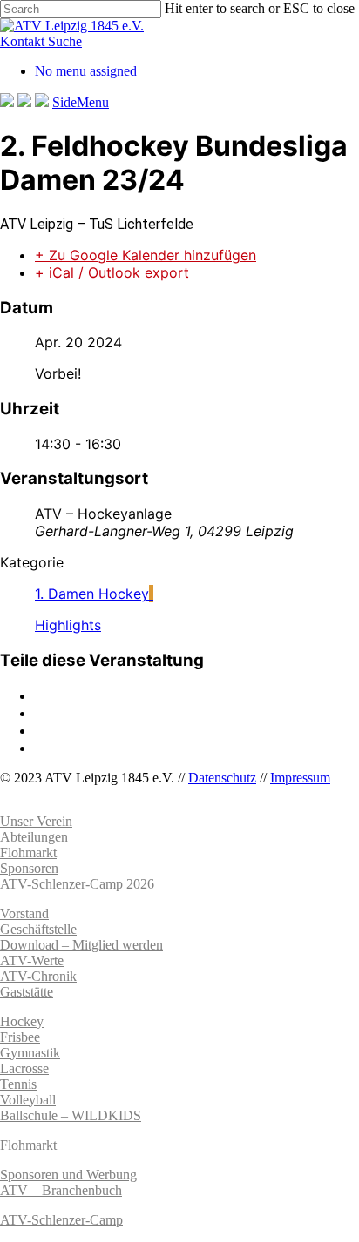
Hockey (22, 1021)
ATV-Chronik (38, 976)
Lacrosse (24, 1068)
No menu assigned (86, 71)
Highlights (68, 625)
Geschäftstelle (38, 929)
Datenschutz (222, 777)
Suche (65, 41)
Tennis (18, 1084)
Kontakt (24, 41)
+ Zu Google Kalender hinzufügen (145, 255)
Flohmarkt (28, 1145)
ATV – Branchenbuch (61, 1190)
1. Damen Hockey (92, 593)
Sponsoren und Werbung (68, 1174)
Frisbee (20, 1037)
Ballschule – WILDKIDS (70, 1115)
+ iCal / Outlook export (112, 272)
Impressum (300, 777)
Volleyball (28, 1099)
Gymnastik (30, 1052)
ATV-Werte (32, 960)
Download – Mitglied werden (81, 944)
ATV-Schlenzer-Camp (61, 1219)
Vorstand (24, 913)
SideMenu (80, 102)
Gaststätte (26, 991)
